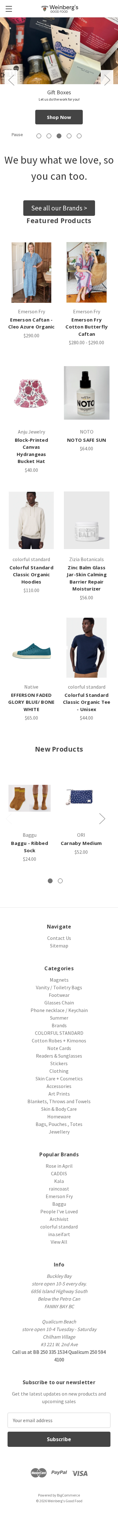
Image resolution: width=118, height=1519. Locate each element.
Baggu (59, 1204)
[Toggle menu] (8, 8)
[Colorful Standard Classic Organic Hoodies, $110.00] (31, 520)
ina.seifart (59, 1234)
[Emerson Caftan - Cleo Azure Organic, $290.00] (31, 272)
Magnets (59, 980)
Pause (17, 134)
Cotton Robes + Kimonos (59, 1040)
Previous (11, 80)
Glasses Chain (59, 1002)
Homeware (59, 1116)
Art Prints (59, 1094)
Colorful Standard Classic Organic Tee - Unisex (86, 702)
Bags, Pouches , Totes (59, 1124)
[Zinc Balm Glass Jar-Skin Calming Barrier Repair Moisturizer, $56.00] (87, 520)
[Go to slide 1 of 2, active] (50, 880)
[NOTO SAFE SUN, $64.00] (87, 392)
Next (107, 80)
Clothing (59, 1071)
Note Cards (59, 1048)
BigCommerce (68, 1495)
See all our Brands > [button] (59, 208)
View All (59, 1242)
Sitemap (59, 945)
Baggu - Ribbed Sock (29, 846)
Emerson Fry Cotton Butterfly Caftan (86, 326)
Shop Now (59, 117)
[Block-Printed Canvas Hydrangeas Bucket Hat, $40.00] (31, 392)
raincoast (59, 1188)
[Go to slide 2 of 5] (49, 136)
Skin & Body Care (59, 1109)
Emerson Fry (59, 1196)
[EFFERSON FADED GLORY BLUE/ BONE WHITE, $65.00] (31, 647)
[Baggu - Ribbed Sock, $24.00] (29, 799)
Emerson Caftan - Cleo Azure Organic (31, 323)
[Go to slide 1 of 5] (39, 136)
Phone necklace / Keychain (59, 1010)
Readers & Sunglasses (59, 1056)
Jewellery (59, 1131)
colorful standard (59, 1226)
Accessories (59, 1086)
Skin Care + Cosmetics (59, 1078)
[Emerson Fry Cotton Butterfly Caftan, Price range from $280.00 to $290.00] (87, 272)
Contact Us (59, 938)
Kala (59, 1181)
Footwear (59, 995)
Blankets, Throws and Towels (59, 1101)
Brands (59, 1025)
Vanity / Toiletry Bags (59, 987)
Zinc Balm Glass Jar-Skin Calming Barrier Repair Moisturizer (87, 578)
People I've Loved (59, 1211)
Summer (59, 1018)
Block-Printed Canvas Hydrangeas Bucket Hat (31, 451)
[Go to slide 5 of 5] (79, 136)
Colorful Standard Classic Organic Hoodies (31, 574)
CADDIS (59, 1173)
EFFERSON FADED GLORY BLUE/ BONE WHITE (31, 702)
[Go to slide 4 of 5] (69, 136)
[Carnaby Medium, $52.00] (81, 799)
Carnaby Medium (81, 843)
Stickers (59, 1063)
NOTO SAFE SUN (86, 440)
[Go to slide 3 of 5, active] (59, 136)
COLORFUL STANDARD (59, 1033)
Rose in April (59, 1166)
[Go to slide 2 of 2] (60, 880)
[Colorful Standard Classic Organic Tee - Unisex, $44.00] (87, 647)
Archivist (59, 1219)
